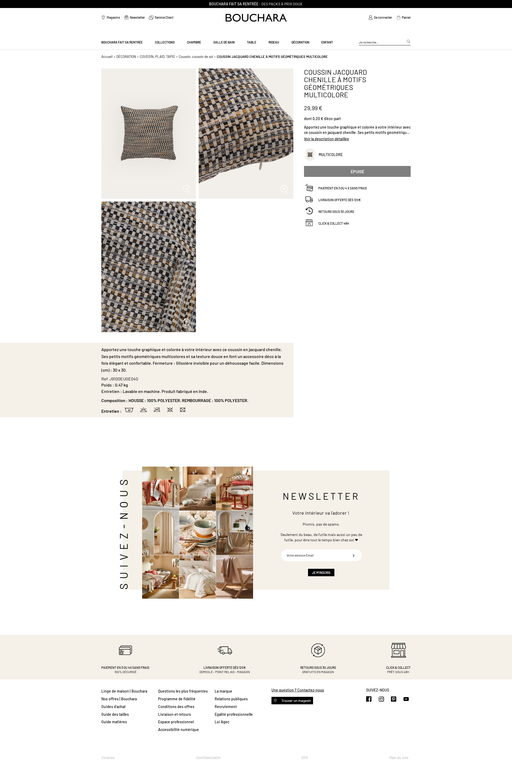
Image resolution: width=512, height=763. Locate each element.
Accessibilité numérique (178, 729)
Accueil (107, 56)
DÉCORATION (126, 56)
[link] (380, 17)
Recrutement (226, 706)
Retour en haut (503, 748)
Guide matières (114, 722)
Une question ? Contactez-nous (297, 690)
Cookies (107, 757)
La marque (223, 691)
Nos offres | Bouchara (119, 699)
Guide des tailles (115, 714)
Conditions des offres (176, 706)
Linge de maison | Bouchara (124, 691)
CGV (304, 757)
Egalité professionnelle (234, 714)
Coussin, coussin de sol (196, 56)
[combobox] (385, 42)
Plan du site (398, 757)
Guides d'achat (113, 706)
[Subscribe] (354, 555)
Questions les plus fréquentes (183, 691)
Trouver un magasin (296, 700)
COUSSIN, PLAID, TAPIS (157, 56)
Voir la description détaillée (326, 139)
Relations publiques (231, 699)
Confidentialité (208, 757)
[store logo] (256, 18)
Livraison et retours (174, 714)
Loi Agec (222, 722)
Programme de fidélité (176, 699)
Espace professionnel (176, 722)
